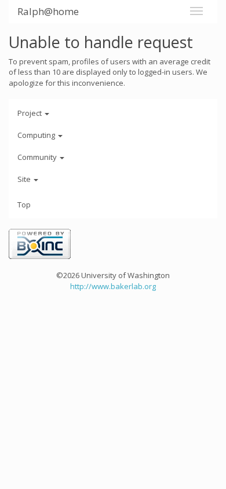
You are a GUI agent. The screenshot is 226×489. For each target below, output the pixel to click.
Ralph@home (48, 11)
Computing (37, 135)
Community (38, 157)
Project (30, 113)
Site (24, 179)
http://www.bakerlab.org (113, 286)
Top (24, 204)
